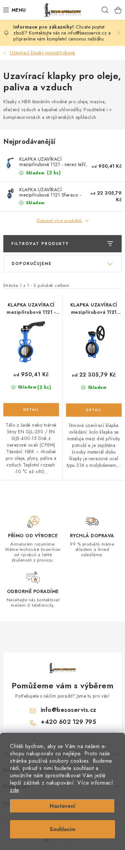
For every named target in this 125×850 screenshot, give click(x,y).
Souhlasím (62, 829)
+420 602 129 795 (68, 722)
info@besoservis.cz (68, 710)
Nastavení (62, 806)
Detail (31, 409)
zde (14, 790)
